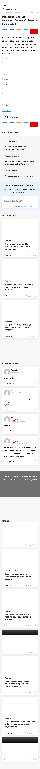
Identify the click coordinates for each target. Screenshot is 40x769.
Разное (8, 241)
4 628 (30, 760)
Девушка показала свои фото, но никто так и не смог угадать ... (19, 752)
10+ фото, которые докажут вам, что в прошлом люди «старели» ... (18, 327)
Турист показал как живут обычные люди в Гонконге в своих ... (18, 576)
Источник (6, 110)
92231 (30, 336)
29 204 (29, 733)
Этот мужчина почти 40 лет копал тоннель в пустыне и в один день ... (18, 246)
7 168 (30, 652)
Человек (8, 321)
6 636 (30, 626)
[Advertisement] (20, 349)
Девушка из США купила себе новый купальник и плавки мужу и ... (19, 286)
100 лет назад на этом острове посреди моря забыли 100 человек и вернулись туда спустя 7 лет (19, 537)
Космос (8, 611)
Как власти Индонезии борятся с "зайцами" (16, 147)
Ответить (10, 383)
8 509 (30, 693)
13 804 (30, 545)
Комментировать (34, 31)
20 (35, 585)
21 (35, 545)
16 (35, 652)
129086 (30, 296)
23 (35, 626)
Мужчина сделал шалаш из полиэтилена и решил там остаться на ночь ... (17, 683)
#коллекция (14, 117)
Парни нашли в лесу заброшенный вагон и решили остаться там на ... (19, 645)
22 (35, 693)
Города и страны (10, 9)
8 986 (30, 585)
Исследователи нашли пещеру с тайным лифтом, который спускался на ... (20, 724)
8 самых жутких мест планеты (20, 176)
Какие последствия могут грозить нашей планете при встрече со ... (18, 616)
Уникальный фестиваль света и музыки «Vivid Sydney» (19, 162)
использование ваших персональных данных (20, 206)
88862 (30, 255)
